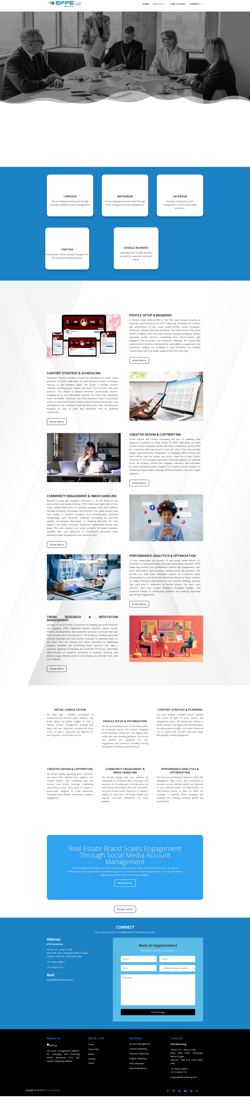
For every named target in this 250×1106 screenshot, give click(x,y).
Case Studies (178, 4)
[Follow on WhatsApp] (197, 1091)
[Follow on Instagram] (173, 1091)
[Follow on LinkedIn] (179, 1091)
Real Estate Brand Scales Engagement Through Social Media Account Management (125, 855)
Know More (57, 421)
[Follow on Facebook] (168, 1091)
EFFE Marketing (52, 1090)
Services (158, 4)
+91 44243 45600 (55, 961)
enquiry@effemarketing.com (183, 1077)
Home (146, 4)
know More (139, 360)
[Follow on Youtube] (185, 1091)
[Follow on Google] (191, 1091)
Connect (194, 4)
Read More (125, 883)
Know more (125, 909)
